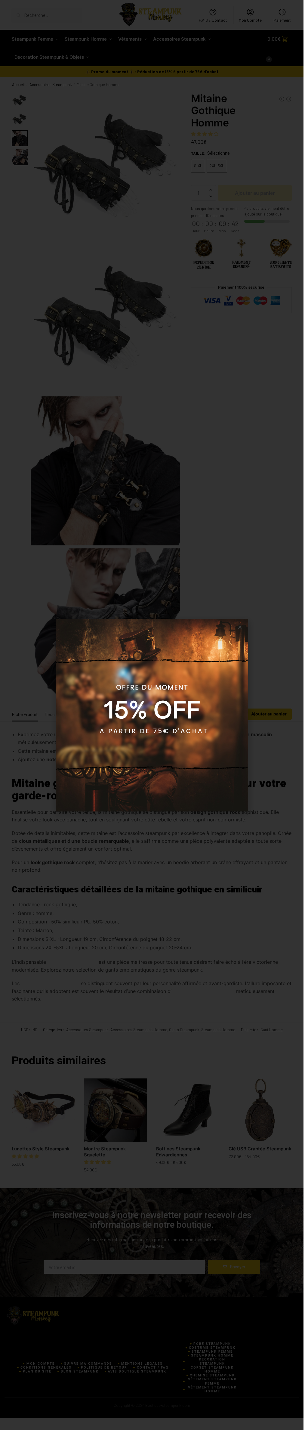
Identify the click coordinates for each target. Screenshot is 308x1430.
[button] (240, 627)
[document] (151, 715)
